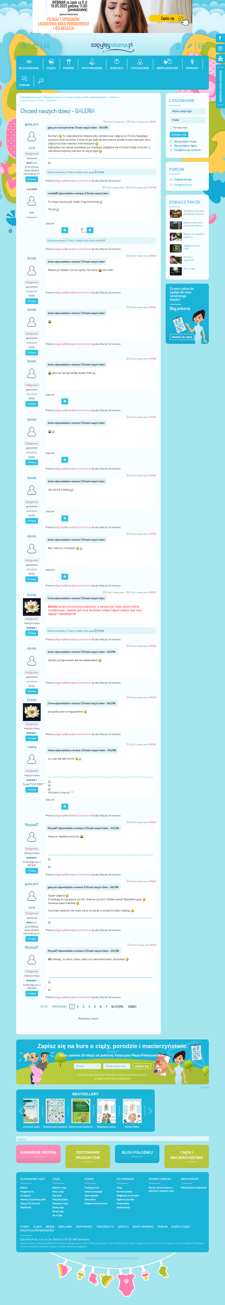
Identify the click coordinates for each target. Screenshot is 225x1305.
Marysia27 (32, 824)
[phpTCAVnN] (59, 459)
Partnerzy (84, 1226)
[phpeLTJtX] (59, 230)
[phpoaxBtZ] (59, 401)
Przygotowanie (26, 1191)
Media (50, 1226)
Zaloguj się (179, 134)
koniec (132, 1006)
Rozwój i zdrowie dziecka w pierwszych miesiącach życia (161, 1189)
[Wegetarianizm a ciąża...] (176, 248)
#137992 (152, 744)
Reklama (65, 1226)
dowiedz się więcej (182, 337)
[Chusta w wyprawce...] (176, 259)
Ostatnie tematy (183, 179)
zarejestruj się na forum (79, 180)
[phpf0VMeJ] (59, 517)
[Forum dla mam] (47, 46)
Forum (162, 1226)
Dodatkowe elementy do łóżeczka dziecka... (194, 212)
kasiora (95, 1018)
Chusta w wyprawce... (190, 258)
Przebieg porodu (91, 1187)
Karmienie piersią (124, 1191)
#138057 (152, 822)
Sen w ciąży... (190, 268)
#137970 (152, 533)
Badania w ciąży (59, 1187)
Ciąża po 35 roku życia (30, 1203)
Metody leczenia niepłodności (194, 1187)
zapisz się (142, 1066)
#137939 (152, 255)
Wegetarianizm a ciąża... (192, 247)
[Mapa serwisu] (190, 46)
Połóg (119, 1187)
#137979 (152, 697)
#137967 (152, 475)
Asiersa (32, 746)
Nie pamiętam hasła (185, 141)
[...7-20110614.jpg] (84, 230)
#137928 (152, 187)
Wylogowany (31, 153)
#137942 (152, 307)
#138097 (152, 881)
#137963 (152, 358)
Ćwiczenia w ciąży (60, 1203)
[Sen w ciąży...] (176, 271)
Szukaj (123, 1226)
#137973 (152, 592)
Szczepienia (25, 1195)
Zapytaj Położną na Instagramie (220, 48)
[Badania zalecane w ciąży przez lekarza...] (176, 225)
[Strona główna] (24, 46)
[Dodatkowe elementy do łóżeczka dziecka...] (176, 213)
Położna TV (105, 1226)
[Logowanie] (178, 46)
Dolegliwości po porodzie (128, 1195)
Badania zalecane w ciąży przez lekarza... (193, 224)
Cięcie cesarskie (91, 1195)
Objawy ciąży (58, 1207)
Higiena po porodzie (125, 1199)
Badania (23, 1187)
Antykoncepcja (123, 1207)
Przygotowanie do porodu (95, 1203)
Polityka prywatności (37, 1230)
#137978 (152, 646)
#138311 (153, 944)
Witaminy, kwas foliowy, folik (32, 1199)
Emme (99, 172)
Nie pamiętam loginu (185, 145)
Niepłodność (25, 1207)
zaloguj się (59, 180)
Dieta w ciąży (58, 1191)
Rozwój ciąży (58, 1211)
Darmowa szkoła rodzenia (220, 86)
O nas (37, 1226)
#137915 (153, 121)
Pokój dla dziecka (60, 1199)
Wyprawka (57, 1195)
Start (24, 1226)
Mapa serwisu (143, 1226)
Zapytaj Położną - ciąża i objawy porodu (112, 47)
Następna (117, 1006)
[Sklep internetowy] (35, 46)
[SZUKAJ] (39, 81)
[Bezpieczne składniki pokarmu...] (176, 236)
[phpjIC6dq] (59, 806)
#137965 (152, 417)
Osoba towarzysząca (93, 1191)
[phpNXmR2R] (59, 576)
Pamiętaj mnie (180, 127)
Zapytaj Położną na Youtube (220, 58)
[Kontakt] (201, 46)
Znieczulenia (90, 1199)
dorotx (31, 258)
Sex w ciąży (57, 1215)
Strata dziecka (123, 1203)
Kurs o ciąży (181, 1226)
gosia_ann (31, 124)
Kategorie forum (183, 185)
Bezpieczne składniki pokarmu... (194, 235)
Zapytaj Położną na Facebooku (220, 38)
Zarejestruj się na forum (187, 150)
